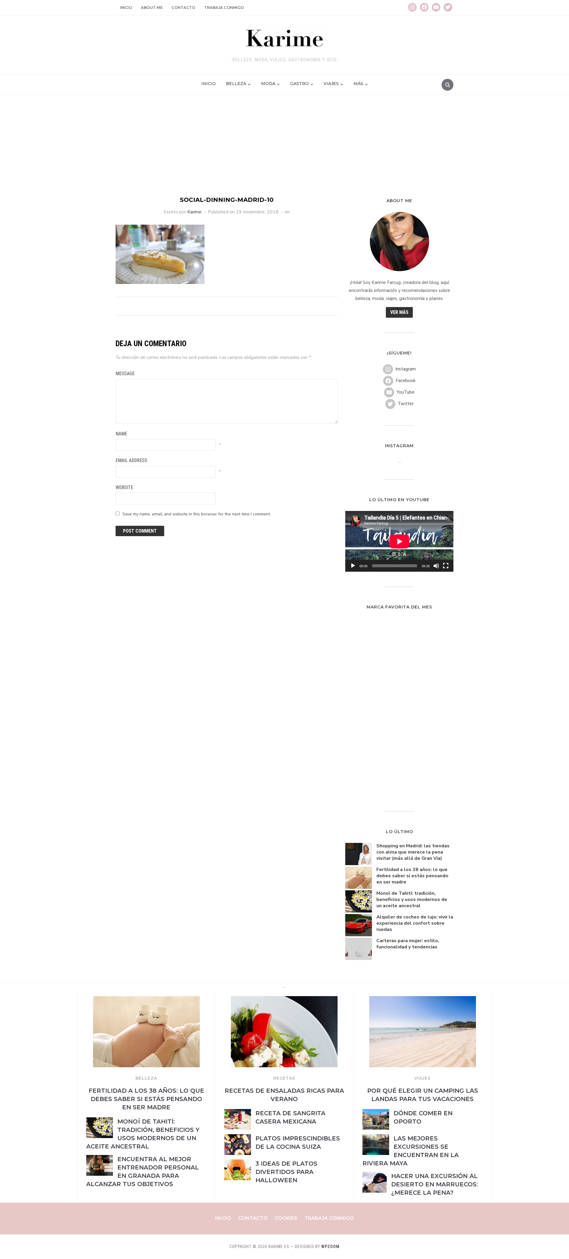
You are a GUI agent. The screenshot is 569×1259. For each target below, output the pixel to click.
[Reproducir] (353, 566)
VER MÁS (399, 312)
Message (125, 373)
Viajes (331, 83)
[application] (399, 541)
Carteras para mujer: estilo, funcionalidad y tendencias (407, 943)
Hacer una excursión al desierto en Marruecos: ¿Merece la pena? (434, 1184)
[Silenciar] (436, 566)
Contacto (183, 7)
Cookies (286, 1218)
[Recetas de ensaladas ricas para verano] (284, 999)
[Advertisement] (284, 151)
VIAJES (422, 1078)
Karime (194, 212)
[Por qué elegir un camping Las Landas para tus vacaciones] (422, 999)
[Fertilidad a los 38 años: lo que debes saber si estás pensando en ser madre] (146, 999)
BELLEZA (146, 1078)
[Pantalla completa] (446, 566)
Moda (268, 83)
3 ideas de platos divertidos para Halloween (286, 1172)
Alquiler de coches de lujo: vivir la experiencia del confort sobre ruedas (414, 923)
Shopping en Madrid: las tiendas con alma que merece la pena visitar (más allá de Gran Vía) (413, 852)
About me (152, 7)
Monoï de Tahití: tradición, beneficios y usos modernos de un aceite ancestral (411, 899)
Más (358, 83)
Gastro (299, 83)
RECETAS (284, 1078)
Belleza (236, 83)
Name (121, 434)
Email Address (131, 460)
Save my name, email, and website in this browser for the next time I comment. (196, 514)
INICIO (208, 83)
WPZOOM (330, 1246)
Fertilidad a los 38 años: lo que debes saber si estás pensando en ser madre (412, 875)
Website (124, 487)
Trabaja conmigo (224, 7)
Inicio (126, 7)
